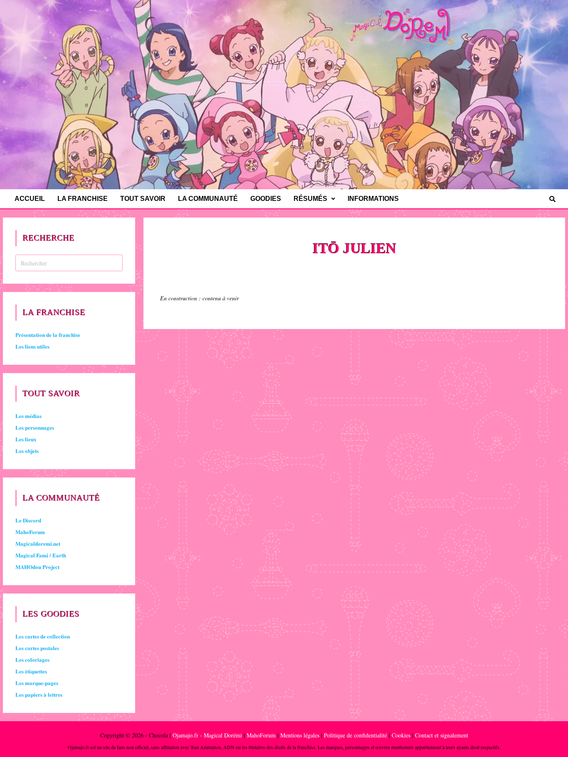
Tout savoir (142, 198)
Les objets (27, 451)
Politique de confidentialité (355, 735)
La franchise (82, 198)
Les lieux (26, 439)
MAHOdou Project (37, 567)
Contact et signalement (441, 735)
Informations (373, 198)
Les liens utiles (32, 346)
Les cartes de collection (42, 636)
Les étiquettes (31, 671)
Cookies (401, 735)
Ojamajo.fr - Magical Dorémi (207, 735)
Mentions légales (299, 735)
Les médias (28, 416)
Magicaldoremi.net (37, 543)
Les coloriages (32, 659)
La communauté (208, 198)
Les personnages (34, 427)
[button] (314, 198)
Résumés (310, 198)
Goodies (265, 198)
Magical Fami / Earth (40, 555)
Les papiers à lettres (38, 694)
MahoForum (30, 532)
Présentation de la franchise (47, 335)
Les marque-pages (36, 683)
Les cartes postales (37, 648)
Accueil (30, 198)
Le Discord (28, 520)
